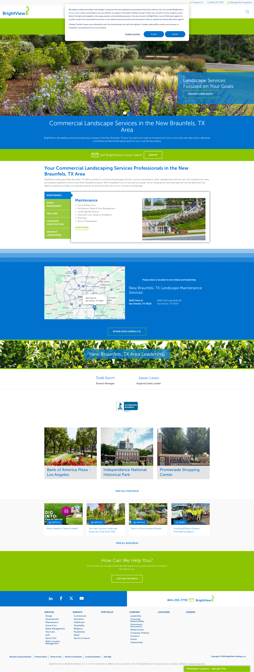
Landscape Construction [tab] (55, 223)
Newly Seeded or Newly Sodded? (62, 528)
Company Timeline (139, 633)
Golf (48, 635)
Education (79, 619)
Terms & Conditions (73, 657)
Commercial (80, 616)
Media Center (137, 629)
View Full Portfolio (127, 491)
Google (121, 318)
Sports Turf (51, 638)
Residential (79, 632)
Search (247, 12)
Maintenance (52, 622)
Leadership (135, 616)
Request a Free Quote (200, 94)
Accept (154, 34)
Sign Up (153, 155)
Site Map (107, 657)
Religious (78, 628)
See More (70, 446)
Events (133, 639)
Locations (164, 612)
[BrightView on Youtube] (82, 598)
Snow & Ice (51, 625)
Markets (77, 612)
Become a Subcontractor (20, 657)
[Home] (16, 11)
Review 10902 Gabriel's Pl (127, 331)
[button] (94, 308)
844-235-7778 (177, 600)
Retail (76, 635)
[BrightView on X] (71, 598)
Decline (175, 34)
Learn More (82, 227)
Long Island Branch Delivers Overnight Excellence (186, 530)
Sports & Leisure (82, 638)
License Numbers (93, 657)
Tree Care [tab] (52, 213)
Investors (134, 636)
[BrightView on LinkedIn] (51, 598)
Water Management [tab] (54, 204)
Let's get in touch (127, 578)
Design (49, 616)
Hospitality (79, 625)
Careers (190, 612)
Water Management (55, 628)
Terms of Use (55, 657)
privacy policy (74, 13)
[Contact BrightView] (191, 600)
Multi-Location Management (53, 642)
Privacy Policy (41, 657)
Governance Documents (136, 625)
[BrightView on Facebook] (61, 598)
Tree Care (50, 632)
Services (49, 612)
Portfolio (107, 612)
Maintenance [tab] (54, 195)
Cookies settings (132, 34)
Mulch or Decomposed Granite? (146, 528)
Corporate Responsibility (137, 620)
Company (134, 612)
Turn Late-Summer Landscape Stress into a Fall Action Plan (103, 530)
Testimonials (136, 642)
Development (52, 619)
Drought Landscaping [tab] (54, 233)
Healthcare (79, 622)
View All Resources (127, 543)
